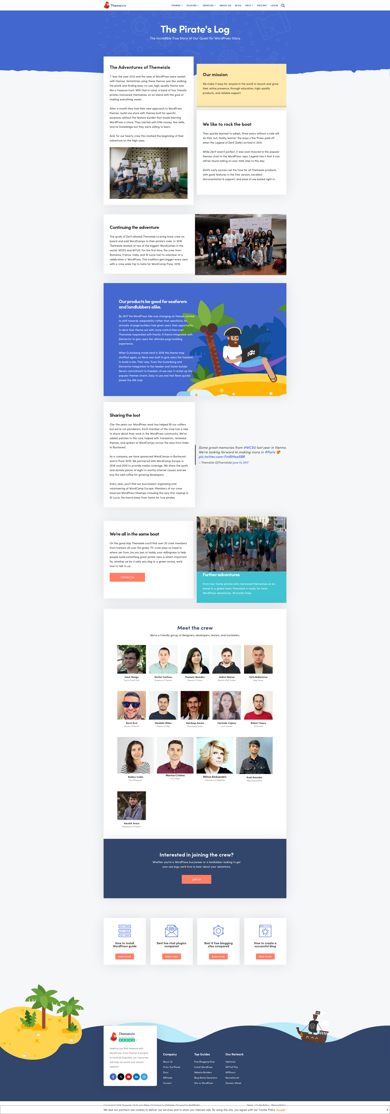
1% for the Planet (171, 1066)
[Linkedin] (136, 1077)
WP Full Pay (231, 1066)
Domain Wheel (233, 1082)
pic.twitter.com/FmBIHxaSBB (222, 456)
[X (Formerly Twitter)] (120, 1077)
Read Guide (124, 956)
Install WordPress (203, 1066)
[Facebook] (113, 1077)
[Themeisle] (115, 5)
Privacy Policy (278, 1105)
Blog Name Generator (205, 1077)
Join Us (196, 879)
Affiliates (167, 1077)
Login (274, 5)
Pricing (262, 5)
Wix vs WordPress (203, 1082)
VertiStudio (194, 1105)
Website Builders (203, 1072)
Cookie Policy (262, 1105)
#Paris (270, 451)
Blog (238, 5)
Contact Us (127, 577)
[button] (182, 5)
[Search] (283, 5)
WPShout (230, 1072)
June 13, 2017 (240, 462)
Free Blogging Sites (204, 1061)
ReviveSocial (232, 1077)
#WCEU (249, 447)
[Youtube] (128, 1077)
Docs (165, 1072)
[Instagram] (144, 1077)
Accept (280, 1110)
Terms (250, 1105)
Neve (146, 1105)
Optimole (230, 1061)
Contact (167, 1082)
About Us (225, 5)
